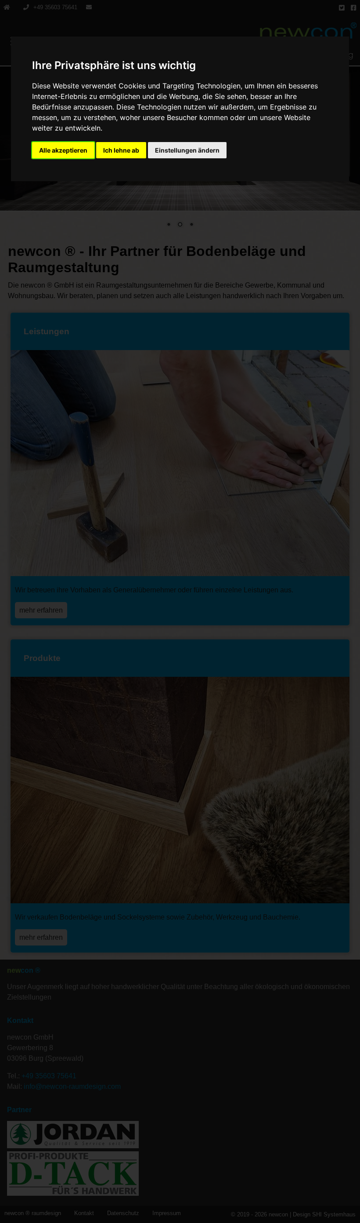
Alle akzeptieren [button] (63, 150)
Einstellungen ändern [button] (187, 150)
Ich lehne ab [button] (121, 150)
